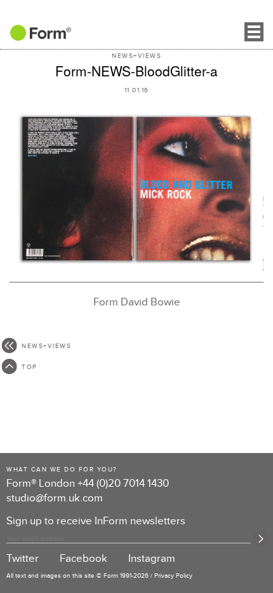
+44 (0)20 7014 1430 (123, 483)
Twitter (22, 558)
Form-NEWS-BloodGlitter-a (136, 70)
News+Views (136, 56)
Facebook (83, 558)
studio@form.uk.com (54, 498)
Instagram (151, 558)
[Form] (35, 37)
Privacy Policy (173, 576)
